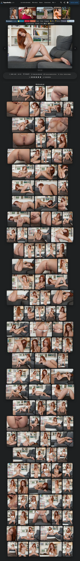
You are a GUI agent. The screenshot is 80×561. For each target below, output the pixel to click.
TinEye (61, 74)
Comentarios (48, 77)
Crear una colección (37, 74)
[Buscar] (61, 2)
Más (53, 2)
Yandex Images (67, 74)
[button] (67, 2)
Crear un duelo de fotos (50, 74)
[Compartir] (64, 2)
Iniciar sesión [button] (74, 2)
